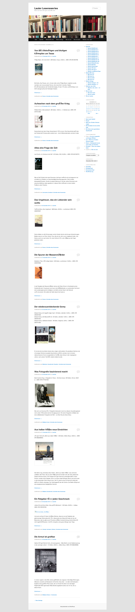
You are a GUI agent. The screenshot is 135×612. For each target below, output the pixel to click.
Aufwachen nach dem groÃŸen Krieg (52, 103)
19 (94, 108)
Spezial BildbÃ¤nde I (93, 48)
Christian (88, 146)
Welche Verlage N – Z (93, 84)
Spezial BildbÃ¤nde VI (93, 58)
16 (88, 108)
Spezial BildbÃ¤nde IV (93, 53)
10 (90, 107)
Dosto (87, 143)
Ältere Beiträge (38, 600)
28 (98, 110)
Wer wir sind (68, 39)
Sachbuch (50, 192)
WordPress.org (89, 171)
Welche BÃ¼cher (50, 39)
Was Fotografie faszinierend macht (51, 371)
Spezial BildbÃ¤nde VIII (93, 61)
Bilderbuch (44, 364)
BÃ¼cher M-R (91, 78)
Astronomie (45, 192)
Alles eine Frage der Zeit (45, 147)
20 (96, 108)
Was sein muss (91, 92)
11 (92, 107)
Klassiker (56, 364)
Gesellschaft (50, 364)
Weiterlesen (38, 92)
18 (92, 108)
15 (87, 108)
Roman (44, 96)
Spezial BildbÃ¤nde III (93, 51)
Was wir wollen (91, 94)
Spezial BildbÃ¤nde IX (93, 54)
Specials (41, 39)
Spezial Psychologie (93, 66)
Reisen (48, 595)
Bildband (44, 422)
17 (90, 108)
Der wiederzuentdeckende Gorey (49, 306)
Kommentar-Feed (90, 170)
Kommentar (54, 595)
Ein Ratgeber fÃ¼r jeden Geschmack (52, 498)
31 (90, 111)
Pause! (87, 120)
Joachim (54, 56)
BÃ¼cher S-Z (91, 79)
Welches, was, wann (87, 39)
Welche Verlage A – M (93, 83)
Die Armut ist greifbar (44, 536)
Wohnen (53, 529)
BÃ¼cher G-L (91, 76)
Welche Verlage (59, 39)
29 (87, 111)
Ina (86, 139)
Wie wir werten (77, 39)
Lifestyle (44, 529)
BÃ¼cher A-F (91, 74)
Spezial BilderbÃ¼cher (93, 63)
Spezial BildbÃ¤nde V (93, 56)
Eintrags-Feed (89, 168)
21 (98, 108)
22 (87, 110)
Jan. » (97, 113)
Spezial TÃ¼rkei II (92, 69)
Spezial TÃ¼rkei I (92, 68)
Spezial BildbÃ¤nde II (93, 50)
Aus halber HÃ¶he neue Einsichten (51, 429)
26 (94, 110)
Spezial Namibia (92, 64)
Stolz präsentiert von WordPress (67, 606)
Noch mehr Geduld (90, 119)
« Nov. (88, 113)
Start (36, 39)
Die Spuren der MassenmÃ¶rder (49, 254)
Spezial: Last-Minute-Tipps (94, 71)
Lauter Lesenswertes (46, 8)
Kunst (48, 422)
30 (88, 111)
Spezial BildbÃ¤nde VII (93, 59)
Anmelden (88, 166)
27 (96, 110)
